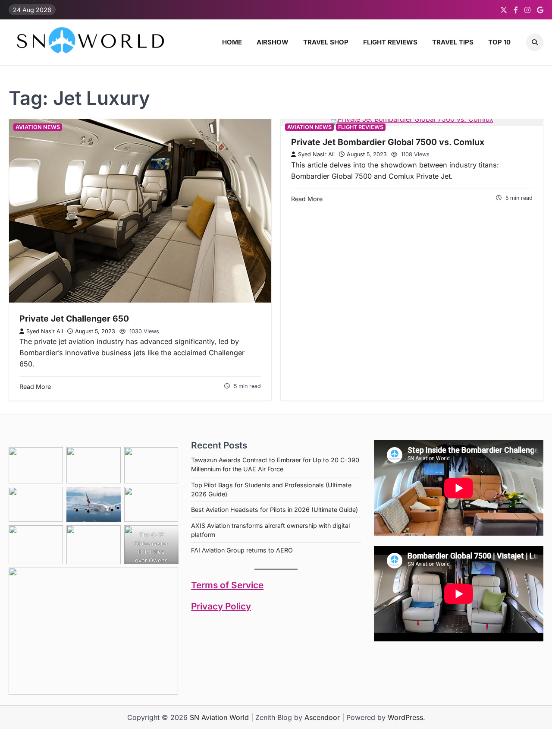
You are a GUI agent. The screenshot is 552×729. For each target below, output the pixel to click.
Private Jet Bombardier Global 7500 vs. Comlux (387, 142)
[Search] (534, 42)
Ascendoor (322, 717)
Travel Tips (453, 42)
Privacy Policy (221, 606)
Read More (35, 386)
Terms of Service (227, 585)
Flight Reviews (390, 42)
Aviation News (38, 127)
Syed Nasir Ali (44, 331)
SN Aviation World (219, 717)
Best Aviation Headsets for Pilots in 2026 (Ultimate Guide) (274, 509)
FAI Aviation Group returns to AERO (242, 550)
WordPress (405, 717)
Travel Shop (325, 42)
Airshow (273, 42)
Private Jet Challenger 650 (74, 318)
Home (232, 42)
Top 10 (499, 42)
